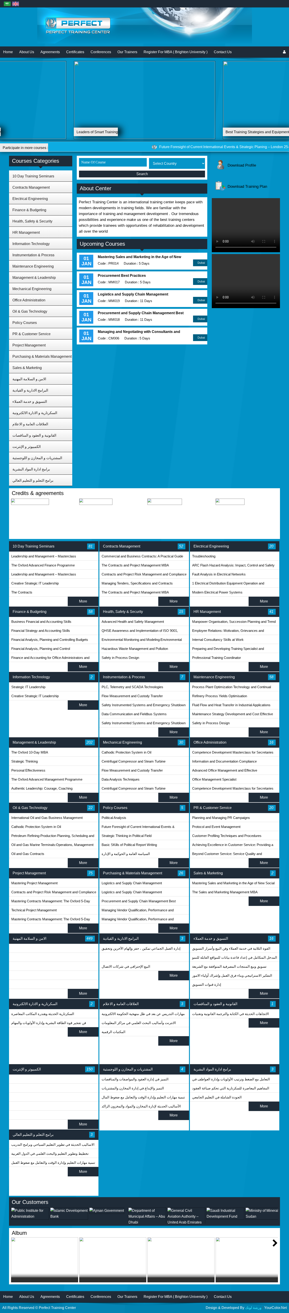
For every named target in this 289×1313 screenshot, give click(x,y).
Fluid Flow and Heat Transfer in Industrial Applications (231, 705)
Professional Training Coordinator (216, 658)
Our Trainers (127, 52)
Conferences (101, 52)
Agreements (50, 52)
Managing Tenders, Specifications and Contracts (137, 583)
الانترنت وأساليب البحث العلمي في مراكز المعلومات (139, 1023)
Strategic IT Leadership (28, 687)
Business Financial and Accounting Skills (41, 621)
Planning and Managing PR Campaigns (221, 818)
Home (8, 52)
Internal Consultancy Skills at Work (218, 640)
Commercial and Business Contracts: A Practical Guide (142, 556)
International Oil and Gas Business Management (47, 818)
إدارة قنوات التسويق (206, 984)
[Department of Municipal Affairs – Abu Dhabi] (108, 1222)
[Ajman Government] (67, 1210)
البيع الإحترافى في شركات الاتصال (126, 966)
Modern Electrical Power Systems (217, 592)
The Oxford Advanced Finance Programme (43, 565)
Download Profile (242, 165)
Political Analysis (114, 818)
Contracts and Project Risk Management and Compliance (144, 574)
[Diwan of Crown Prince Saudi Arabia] (264, 1216)
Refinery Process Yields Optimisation (219, 696)
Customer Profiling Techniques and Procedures (226, 836)
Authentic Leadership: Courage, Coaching (41, 788)
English (15, 3)
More (83, 601)
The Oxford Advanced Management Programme (46, 779)
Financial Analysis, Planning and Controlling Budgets (49, 640)
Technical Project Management (34, 910)
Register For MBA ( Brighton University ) (175, 52)
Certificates (75, 52)
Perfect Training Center (57, 1308)
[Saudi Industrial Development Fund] (186, 1216)
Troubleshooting (203, 556)
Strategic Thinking (24, 761)
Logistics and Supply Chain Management (132, 883)
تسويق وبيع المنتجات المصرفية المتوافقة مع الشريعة (229, 966)
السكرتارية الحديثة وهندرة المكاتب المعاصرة (42, 1014)
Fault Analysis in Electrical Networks (219, 574)
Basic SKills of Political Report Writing (129, 845)
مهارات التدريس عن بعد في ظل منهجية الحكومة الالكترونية (143, 1014)
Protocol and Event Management (216, 827)
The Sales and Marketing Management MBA (225, 892)
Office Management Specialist (214, 779)
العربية (7, 3)
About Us (26, 52)
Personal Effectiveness (28, 770)
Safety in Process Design (120, 658)
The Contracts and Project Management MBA (135, 565)
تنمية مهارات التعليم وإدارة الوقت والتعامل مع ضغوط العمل (53, 1162)
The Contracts (21, 592)
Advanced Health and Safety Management (133, 621)
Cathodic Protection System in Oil (126, 752)
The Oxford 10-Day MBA (29, 752)
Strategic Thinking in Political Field (126, 836)
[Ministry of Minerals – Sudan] (225, 1216)
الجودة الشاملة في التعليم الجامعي (217, 1097)
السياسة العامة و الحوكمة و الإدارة (126, 854)
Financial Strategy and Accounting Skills (40, 630)
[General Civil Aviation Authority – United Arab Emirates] (147, 1222)
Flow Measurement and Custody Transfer (132, 696)
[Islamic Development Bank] (30, 1216)
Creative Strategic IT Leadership (35, 583)
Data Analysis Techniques (121, 779)
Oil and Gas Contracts (27, 854)
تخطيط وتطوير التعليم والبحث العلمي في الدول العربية (50, 1153)
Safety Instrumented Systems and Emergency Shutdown (144, 705)
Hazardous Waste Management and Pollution (135, 649)
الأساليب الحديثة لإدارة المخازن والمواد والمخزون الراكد (141, 1106)
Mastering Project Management (34, 883)
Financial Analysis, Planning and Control (40, 649)
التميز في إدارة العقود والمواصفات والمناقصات (135, 1079)
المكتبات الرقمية (113, 1032)
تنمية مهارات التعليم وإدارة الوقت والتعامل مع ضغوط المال (143, 1097)
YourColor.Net (275, 1308)
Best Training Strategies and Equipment (108, 132)
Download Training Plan (247, 186)
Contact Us (223, 52)
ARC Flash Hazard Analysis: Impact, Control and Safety (233, 565)
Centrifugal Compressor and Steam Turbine (133, 761)
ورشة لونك (253, 1308)
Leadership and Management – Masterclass (43, 556)
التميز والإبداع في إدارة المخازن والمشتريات (133, 1088)
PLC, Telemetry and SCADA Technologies (132, 687)
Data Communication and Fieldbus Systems (134, 714)
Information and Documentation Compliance (224, 761)
